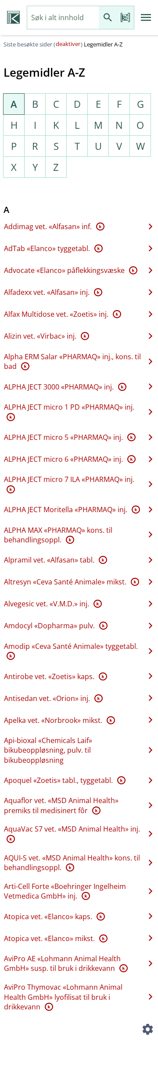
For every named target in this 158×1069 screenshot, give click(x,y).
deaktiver (68, 44)
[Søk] (107, 17)
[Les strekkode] (125, 17)
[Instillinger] (147, 1030)
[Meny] (146, 17)
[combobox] (63, 17)
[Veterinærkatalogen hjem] (13, 17)
